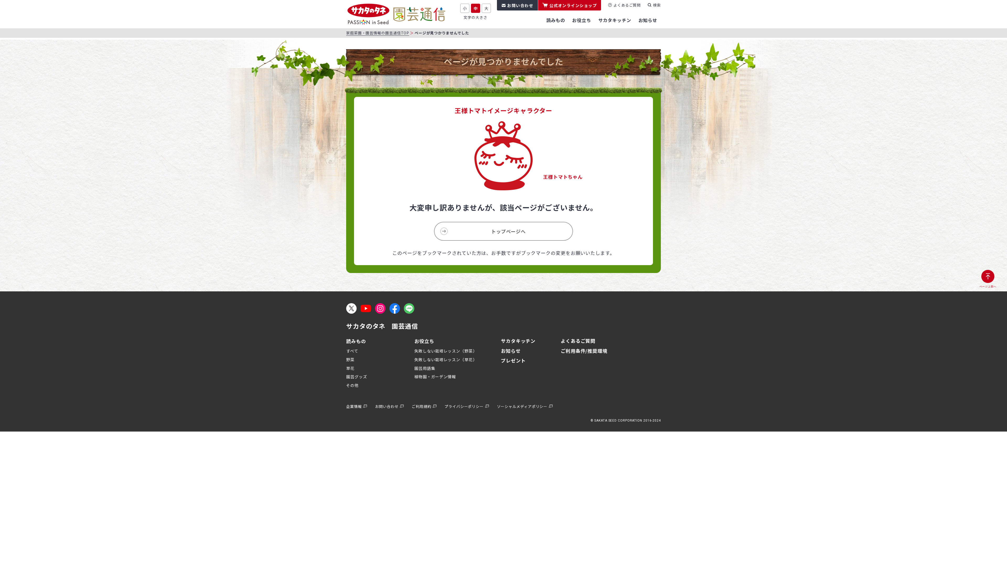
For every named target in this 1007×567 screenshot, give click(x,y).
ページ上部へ (988, 286)
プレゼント (513, 360)
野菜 (350, 359)
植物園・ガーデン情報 (435, 376)
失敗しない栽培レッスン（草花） (445, 359)
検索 (657, 5)
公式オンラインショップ (573, 5)
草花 (350, 368)
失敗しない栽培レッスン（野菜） (445, 351)
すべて (352, 351)
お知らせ (511, 350)
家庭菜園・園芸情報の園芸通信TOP (377, 32)
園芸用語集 (424, 368)
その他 (352, 385)
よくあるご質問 (627, 5)
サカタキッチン (518, 340)
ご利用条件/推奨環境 (584, 350)
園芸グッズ (356, 376)
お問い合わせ (520, 5)
